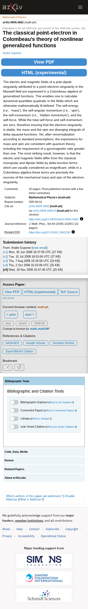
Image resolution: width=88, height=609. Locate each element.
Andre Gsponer (12, 53)
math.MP (43, 328)
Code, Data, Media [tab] (16, 451)
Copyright (71, 529)
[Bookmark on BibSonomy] (7, 368)
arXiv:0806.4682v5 (44, 210)
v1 (34, 28)
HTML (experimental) (44, 72)
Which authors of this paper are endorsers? (34, 496)
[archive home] (12, 7)
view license (8, 298)
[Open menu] (80, 7)
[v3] (5, 261)
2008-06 (39, 323)
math (33, 328)
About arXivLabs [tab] (15, 477)
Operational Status (53, 536)
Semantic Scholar (63, 343)
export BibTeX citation (19, 351)
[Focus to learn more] (81, 219)
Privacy (7, 536)
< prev (11, 314)
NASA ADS (12, 343)
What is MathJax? (31, 499)
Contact (34, 529)
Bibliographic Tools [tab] (17, 381)
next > (29, 314)
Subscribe (52, 529)
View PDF (44, 61)
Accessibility (26, 536)
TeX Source (69, 292)
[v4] (5, 265)
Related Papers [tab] (14, 469)
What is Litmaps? (41, 418)
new (8, 323)
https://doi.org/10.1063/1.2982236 (49, 232)
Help (19, 529)
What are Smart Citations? (61, 426)
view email (39, 247)
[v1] (5, 252)
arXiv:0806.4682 (39, 206)
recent (22, 323)
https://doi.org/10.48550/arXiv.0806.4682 (54, 219)
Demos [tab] (9, 460)
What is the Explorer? (61, 402)
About (6, 529)
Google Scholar (35, 343)
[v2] (5, 256)
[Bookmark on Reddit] (19, 367)
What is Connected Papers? (60, 410)
